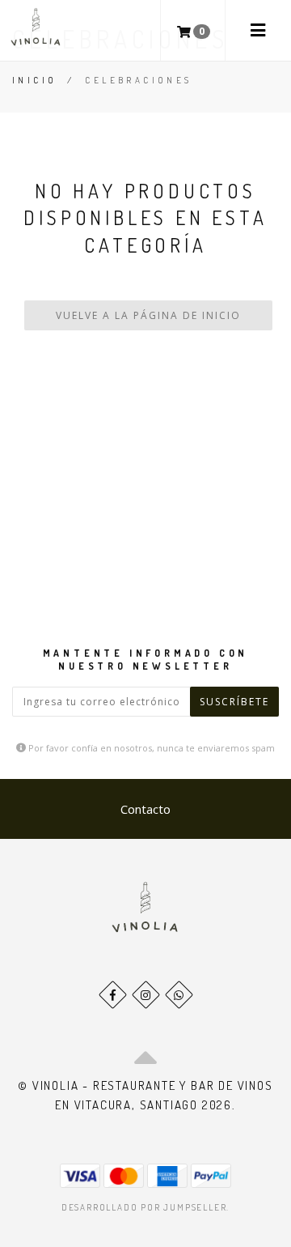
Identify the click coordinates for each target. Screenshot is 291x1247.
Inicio (34, 80)
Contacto (145, 809)
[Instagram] (146, 995)
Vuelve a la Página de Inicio (148, 315)
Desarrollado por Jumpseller (144, 1207)
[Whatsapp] (179, 995)
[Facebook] (113, 995)
